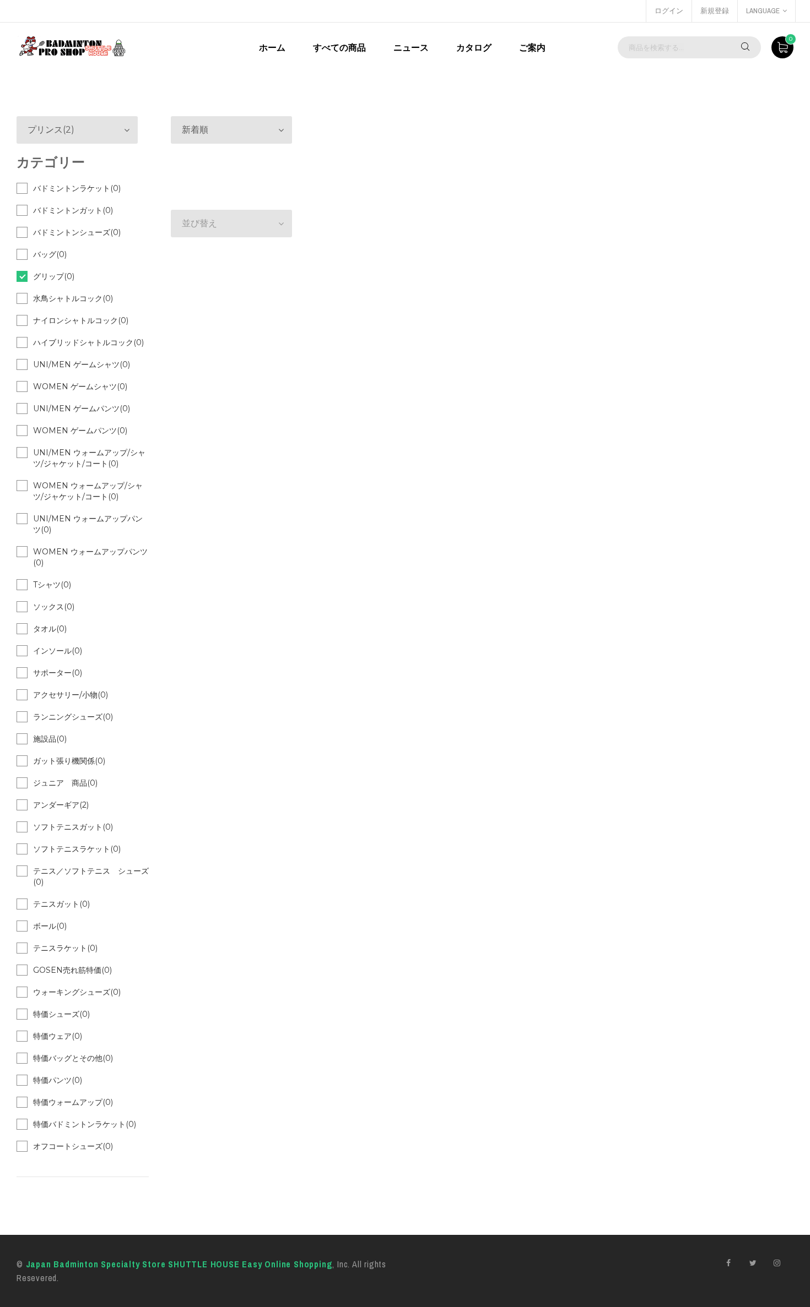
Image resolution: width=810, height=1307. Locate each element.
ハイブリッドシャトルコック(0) (88, 342)
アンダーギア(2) (61, 805)
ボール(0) (50, 926)
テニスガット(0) (61, 904)
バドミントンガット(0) (73, 210)
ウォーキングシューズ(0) (77, 992)
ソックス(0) (53, 607)
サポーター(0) (57, 673)
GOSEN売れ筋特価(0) (72, 970)
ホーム (272, 47)
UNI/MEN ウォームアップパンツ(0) (88, 524)
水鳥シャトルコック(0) (73, 298)
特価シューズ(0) (61, 1014)
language (763, 10)
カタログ (474, 47)
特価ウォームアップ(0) (73, 1102)
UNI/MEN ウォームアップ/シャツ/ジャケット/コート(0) (89, 458)
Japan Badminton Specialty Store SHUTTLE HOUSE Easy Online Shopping (179, 1264)
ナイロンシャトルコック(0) (80, 320)
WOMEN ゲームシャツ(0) (80, 386)
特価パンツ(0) (57, 1080)
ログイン (669, 10)
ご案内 (532, 47)
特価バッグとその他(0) (73, 1058)
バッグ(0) (50, 254)
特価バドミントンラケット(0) (84, 1124)
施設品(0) (50, 739)
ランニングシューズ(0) (73, 717)
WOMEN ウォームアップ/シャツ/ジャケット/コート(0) (88, 491)
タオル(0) (50, 629)
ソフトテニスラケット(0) (77, 849)
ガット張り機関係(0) (69, 761)
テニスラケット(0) (65, 948)
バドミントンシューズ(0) (77, 232)
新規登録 (714, 10)
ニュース (411, 47)
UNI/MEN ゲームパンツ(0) (81, 408)
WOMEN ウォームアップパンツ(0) (90, 557)
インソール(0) (57, 651)
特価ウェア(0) (57, 1036)
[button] (231, 130)
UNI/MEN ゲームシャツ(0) (81, 364)
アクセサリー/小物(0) (70, 695)
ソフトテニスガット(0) (73, 827)
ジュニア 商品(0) (65, 783)
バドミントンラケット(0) (77, 188)
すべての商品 (339, 47)
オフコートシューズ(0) (73, 1146)
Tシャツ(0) (52, 585)
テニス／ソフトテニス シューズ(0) (91, 876)
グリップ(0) (53, 276)
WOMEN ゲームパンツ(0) (80, 430)
